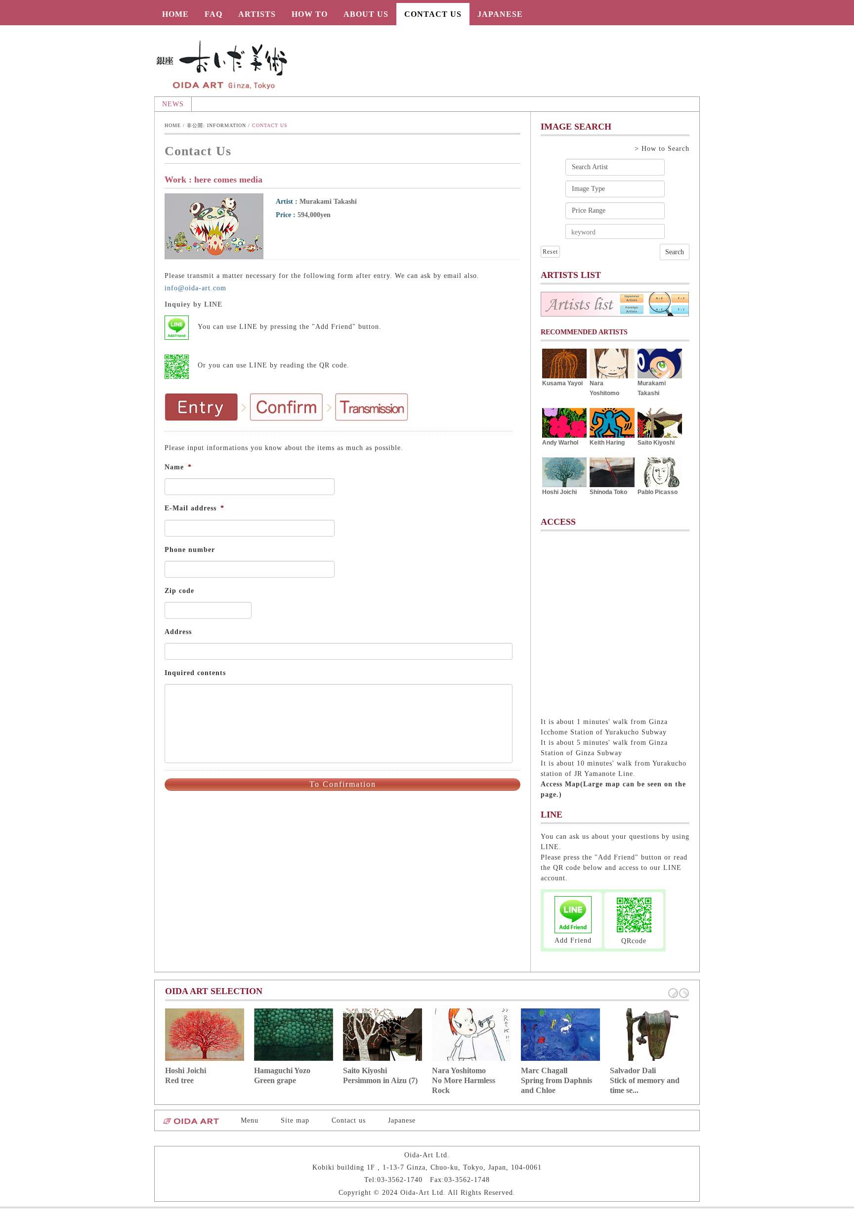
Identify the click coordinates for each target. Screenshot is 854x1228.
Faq (213, 14)
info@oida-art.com (195, 288)
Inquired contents (195, 673)
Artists (257, 14)
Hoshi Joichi (559, 492)
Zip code (179, 590)
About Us (365, 14)
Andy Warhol (560, 442)
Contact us (349, 1120)
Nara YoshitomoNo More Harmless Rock (463, 1080)
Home (175, 14)
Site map (295, 1120)
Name (178, 467)
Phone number (190, 549)
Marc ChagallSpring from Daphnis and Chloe (556, 1080)
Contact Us (433, 14)
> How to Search (662, 148)
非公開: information (216, 125)
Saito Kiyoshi (656, 442)
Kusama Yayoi (562, 383)
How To (310, 14)
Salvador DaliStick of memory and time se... (645, 1080)
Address (178, 632)
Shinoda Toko (608, 492)
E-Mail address (194, 508)
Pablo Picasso (658, 492)
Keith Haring (607, 442)
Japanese (500, 14)
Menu (249, 1120)
